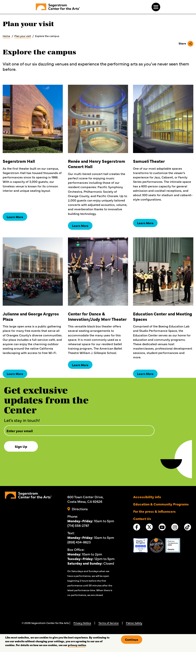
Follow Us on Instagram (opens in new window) (175, 527)
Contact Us (142, 518)
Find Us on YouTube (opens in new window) (162, 527)
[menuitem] (58, 7)
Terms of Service (108, 623)
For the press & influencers (154, 511)
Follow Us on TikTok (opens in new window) (187, 528)
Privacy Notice (82, 623)
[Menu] (156, 7)
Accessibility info (147, 496)
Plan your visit (22, 36)
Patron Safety (134, 623)
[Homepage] (28, 494)
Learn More (15, 217)
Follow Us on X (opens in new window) (149, 528)
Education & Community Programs (161, 504)
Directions (79, 508)
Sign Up (21, 446)
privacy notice (77, 645)
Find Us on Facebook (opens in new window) (136, 527)
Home (6, 36)
